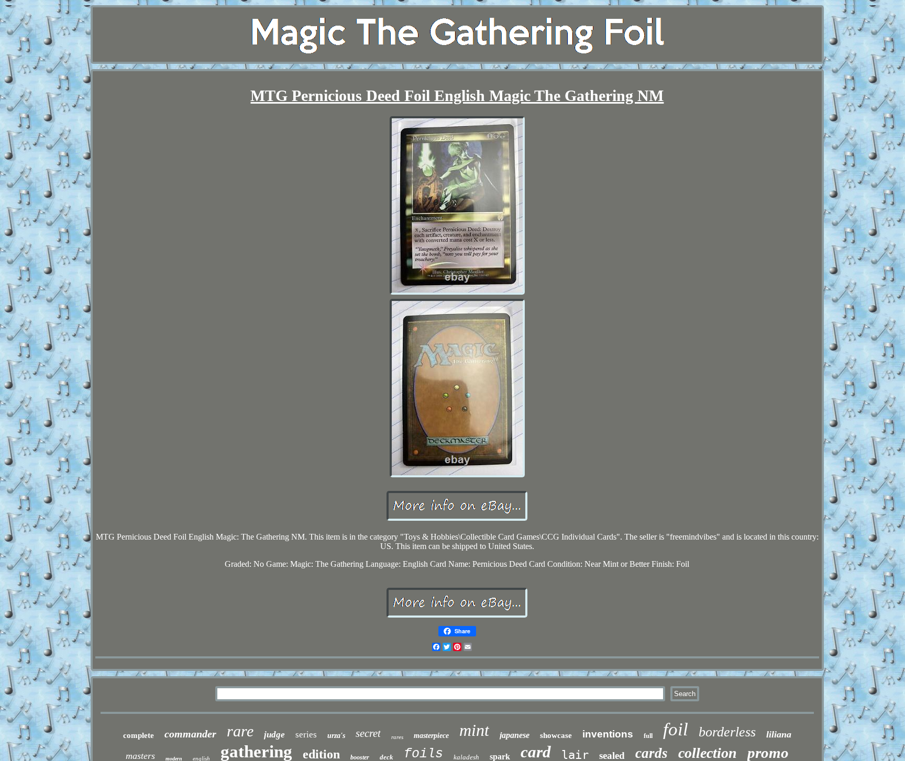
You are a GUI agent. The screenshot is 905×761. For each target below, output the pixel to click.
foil (675, 729)
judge (274, 735)
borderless (727, 732)
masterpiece (431, 736)
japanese (514, 735)
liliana (778, 734)
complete (138, 735)
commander (190, 734)
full (648, 736)
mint (474, 730)
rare (240, 731)
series (306, 735)
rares (397, 737)
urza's (336, 736)
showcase (556, 735)
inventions (607, 734)
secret (368, 733)
